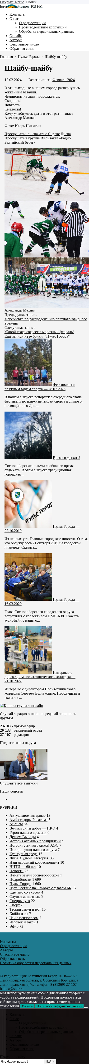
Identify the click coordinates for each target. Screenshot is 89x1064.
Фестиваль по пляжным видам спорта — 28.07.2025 (40, 387)
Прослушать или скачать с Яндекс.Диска (38, 134)
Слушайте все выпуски (19, 783)
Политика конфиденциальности (59, 1006)
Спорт (14, 905)
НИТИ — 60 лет (22, 867)
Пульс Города (20, 884)
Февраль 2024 (63, 80)
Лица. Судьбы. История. (29, 858)
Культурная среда (23, 854)
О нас (14, 1019)
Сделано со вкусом (24, 892)
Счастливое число (24, 1044)
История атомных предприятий (35, 841)
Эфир (14, 926)
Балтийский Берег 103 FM (21, 6)
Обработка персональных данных (46, 1032)
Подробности (20, 879)
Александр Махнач (20, 310)
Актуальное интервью (27, 815)
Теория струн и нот (25, 909)
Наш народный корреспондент (34, 862)
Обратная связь (21, 1049)
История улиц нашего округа (33, 850)
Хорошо (27, 1006)
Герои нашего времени (28, 832)
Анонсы (16, 824)
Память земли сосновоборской (34, 875)
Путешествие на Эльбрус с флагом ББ (40, 888)
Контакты (17, 1015)
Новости (16, 871)
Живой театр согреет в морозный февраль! (39, 332)
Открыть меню (12, 2)
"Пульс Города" (57, 336)
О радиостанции (32, 1023)
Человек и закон (22, 922)
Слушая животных (24, 896)
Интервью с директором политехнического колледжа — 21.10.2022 (40, 676)
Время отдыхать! (66, 458)
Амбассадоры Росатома (28, 820)
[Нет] (86, 1007)
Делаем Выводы (22, 837)
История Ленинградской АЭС (33, 845)
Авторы (15, 1040)
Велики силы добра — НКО (32, 828)
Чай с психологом (23, 918)
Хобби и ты (18, 914)
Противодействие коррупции (43, 1027)
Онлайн (15, 1036)
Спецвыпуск (19, 901)
